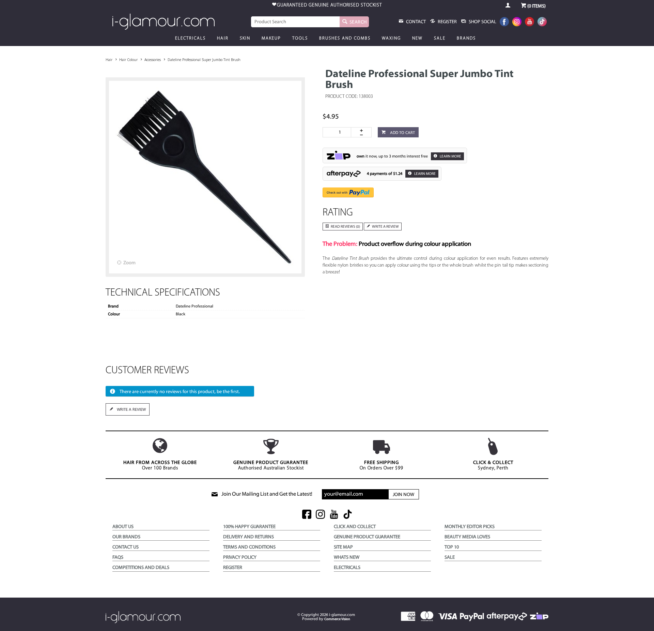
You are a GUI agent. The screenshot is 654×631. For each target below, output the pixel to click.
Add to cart (402, 133)
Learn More (450, 157)
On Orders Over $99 (381, 465)
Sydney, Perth (493, 465)
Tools (300, 38)
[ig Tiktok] (347, 515)
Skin (245, 38)
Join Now (403, 494)
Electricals (190, 38)
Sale (440, 38)
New (417, 38)
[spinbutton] (338, 132)
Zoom (129, 263)
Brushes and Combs (345, 38)
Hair (223, 38)
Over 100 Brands (160, 465)
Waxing (391, 38)
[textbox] (295, 21)
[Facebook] (504, 22)
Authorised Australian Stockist (270, 465)
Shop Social (482, 22)
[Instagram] (517, 22)
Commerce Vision (337, 619)
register (447, 22)
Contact (415, 22)
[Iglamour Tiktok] (542, 22)
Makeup (271, 38)
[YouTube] (529, 22)
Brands (466, 38)
